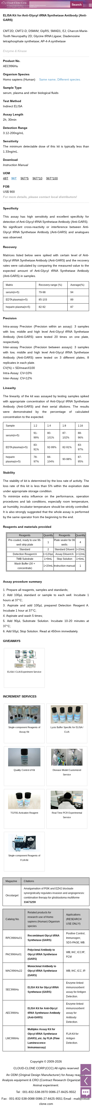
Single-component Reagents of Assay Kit (24, 729)
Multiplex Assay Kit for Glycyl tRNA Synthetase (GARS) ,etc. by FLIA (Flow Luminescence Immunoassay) (43, 1038)
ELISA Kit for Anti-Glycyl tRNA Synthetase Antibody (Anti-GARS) (44, 1013)
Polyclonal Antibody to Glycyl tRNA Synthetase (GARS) (42, 954)
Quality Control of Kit (24, 770)
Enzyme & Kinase (15, 51)
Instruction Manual (15, 165)
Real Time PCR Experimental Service (67, 815)
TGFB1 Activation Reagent (24, 812)
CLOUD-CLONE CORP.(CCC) (33, 1068)
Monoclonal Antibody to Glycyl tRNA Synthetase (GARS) (42, 971)
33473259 (30, 902)
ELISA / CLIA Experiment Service (24, 672)
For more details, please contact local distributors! (40, 197)
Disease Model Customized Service (67, 772)
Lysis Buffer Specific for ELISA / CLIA (66, 729)
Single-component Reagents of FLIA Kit (24, 857)
